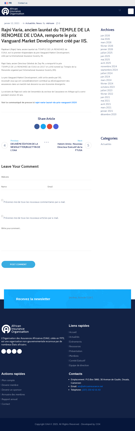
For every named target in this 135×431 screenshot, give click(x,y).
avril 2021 (106, 104)
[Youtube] (19, 351)
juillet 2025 (106, 52)
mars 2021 (106, 107)
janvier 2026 (107, 49)
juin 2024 (105, 76)
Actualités (30, 23)
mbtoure (50, 23)
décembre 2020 (108, 114)
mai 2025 (105, 59)
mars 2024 (106, 80)
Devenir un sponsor (11, 389)
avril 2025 (106, 63)
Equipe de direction (79, 365)
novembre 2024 (109, 66)
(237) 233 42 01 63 (91, 390)
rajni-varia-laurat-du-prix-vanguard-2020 (56, 102)
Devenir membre (10, 385)
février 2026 (107, 45)
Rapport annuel (9, 399)
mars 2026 (106, 42)
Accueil (72, 332)
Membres (74, 356)
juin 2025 (105, 56)
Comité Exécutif (77, 360)
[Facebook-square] (3, 351)
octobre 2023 (108, 87)
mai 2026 (105, 39)
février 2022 (107, 93)
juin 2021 (105, 97)
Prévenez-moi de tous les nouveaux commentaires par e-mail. (34, 202)
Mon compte (8, 380)
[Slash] (46, 142)
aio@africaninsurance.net (90, 386)
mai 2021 (105, 100)
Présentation (75, 351)
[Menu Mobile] (131, 11)
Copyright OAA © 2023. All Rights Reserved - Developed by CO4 (67, 424)
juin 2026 (105, 35)
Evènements (75, 341)
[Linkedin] (56, 126)
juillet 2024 (106, 73)
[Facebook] (37, 126)
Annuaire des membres (13, 394)
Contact (6, 404)
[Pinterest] (49, 126)
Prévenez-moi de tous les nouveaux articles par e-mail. (31, 218)
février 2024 (107, 83)
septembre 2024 (109, 69)
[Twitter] (43, 126)
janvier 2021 (107, 111)
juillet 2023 (106, 90)
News (39, 23)
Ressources (75, 346)
